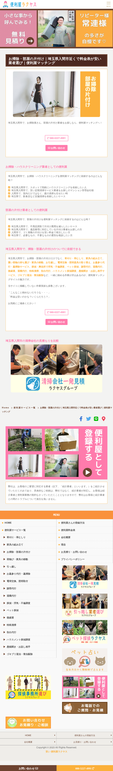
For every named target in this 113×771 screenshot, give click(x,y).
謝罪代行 (85, 266)
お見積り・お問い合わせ (74, 551)
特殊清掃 (34, 270)
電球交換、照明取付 (17, 581)
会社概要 (65, 537)
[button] (44, 45)
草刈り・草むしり (74, 258)
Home (5, 407)
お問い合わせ (57, 148)
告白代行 (45, 270)
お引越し (50, 262)
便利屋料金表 (68, 530)
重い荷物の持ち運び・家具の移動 (25, 262)
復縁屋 (11, 270)
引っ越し (11, 566)
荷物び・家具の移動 (17, 559)
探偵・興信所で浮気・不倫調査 (48, 266)
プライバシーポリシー (73, 559)
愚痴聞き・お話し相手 (18, 646)
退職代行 (97, 266)
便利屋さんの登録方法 (73, 522)
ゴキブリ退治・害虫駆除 (30, 275)
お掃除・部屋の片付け (18, 551)
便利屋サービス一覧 (25, 407)
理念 (63, 544)
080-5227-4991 (57, 138)
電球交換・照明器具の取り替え (74, 262)
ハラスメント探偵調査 (64, 270)
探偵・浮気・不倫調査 (18, 603)
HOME (8, 522)
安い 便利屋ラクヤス (56, 751)
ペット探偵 (73, 266)
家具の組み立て (94, 258)
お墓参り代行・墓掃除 (18, 573)
